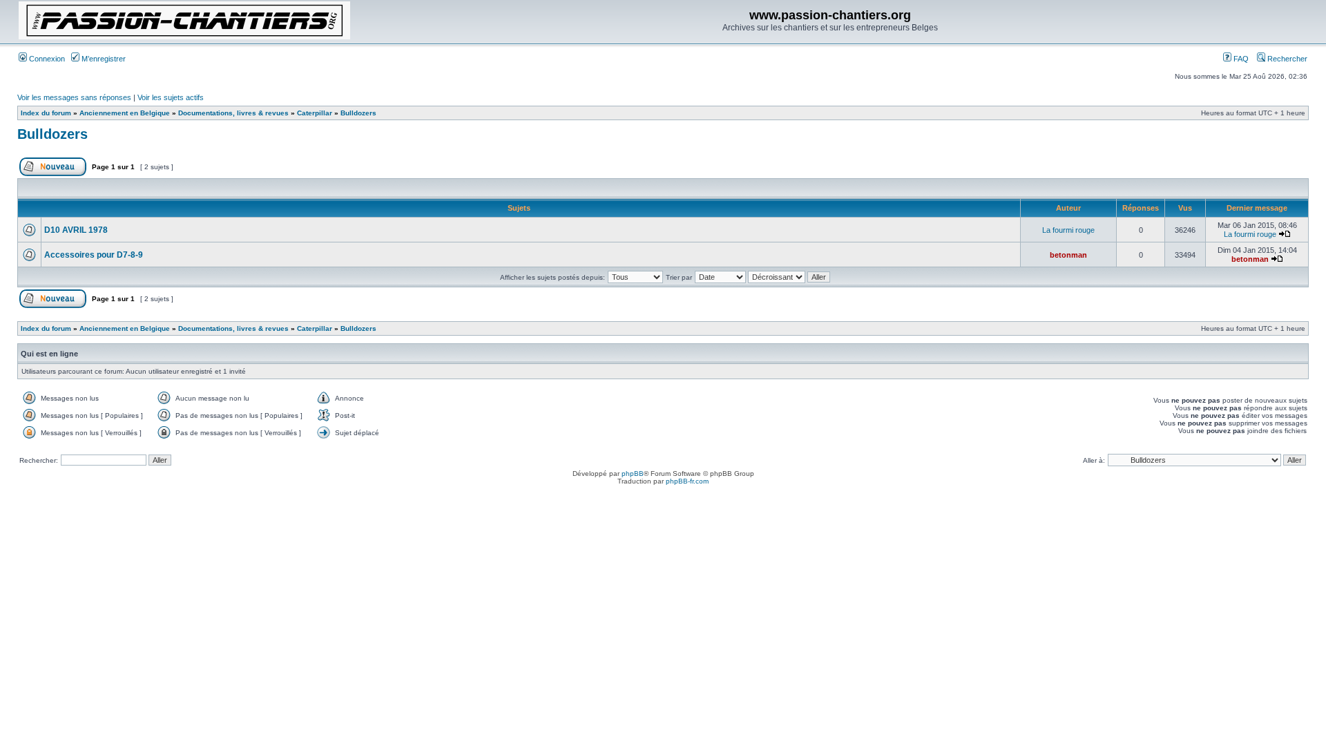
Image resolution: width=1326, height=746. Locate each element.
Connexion (46, 59)
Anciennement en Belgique (124, 113)
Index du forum (46, 113)
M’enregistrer (102, 59)
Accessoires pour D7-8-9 (93, 255)
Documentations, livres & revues (233, 113)
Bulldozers (358, 113)
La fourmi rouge (1068, 230)
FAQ (1240, 59)
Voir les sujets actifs (170, 97)
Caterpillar (314, 113)
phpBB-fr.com (687, 481)
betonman (1068, 255)
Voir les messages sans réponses (74, 97)
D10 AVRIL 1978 (76, 230)
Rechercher (1286, 59)
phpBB (633, 473)
